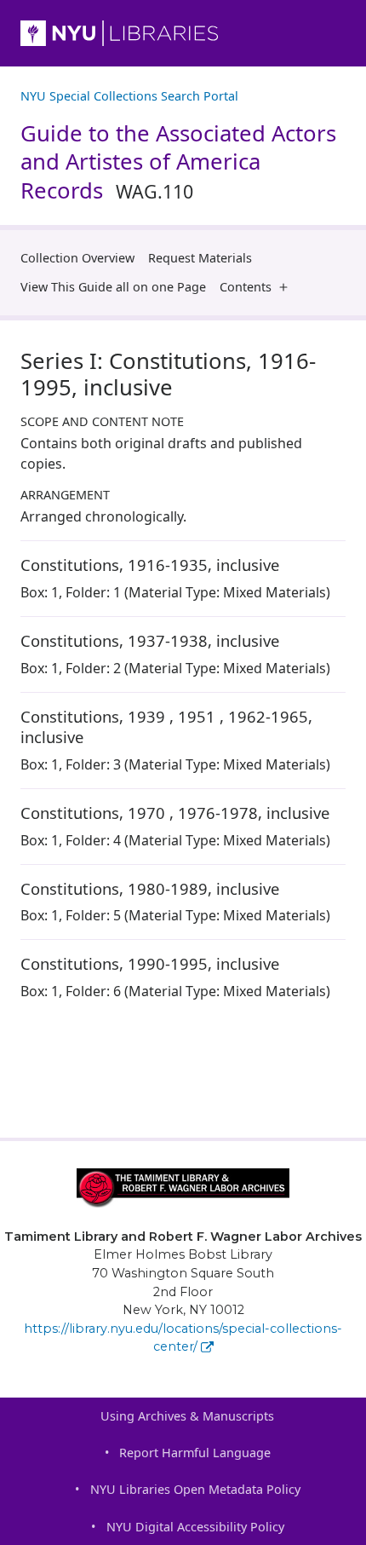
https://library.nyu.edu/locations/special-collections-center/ (183, 1338)
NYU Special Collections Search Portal (129, 96)
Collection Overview (77, 258)
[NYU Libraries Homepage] (183, 33)
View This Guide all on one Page (113, 287)
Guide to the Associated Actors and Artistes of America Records (178, 161)
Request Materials (200, 258)
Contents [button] (246, 287)
